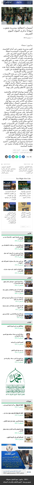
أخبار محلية (12, 203)
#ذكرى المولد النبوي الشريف (26, 152)
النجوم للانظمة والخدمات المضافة (12, 482)
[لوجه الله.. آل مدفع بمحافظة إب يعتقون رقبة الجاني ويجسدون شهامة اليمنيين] (28, 292)
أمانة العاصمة (15, 152)
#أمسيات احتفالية (16, 150)
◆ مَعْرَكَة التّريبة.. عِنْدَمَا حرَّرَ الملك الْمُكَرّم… (13, 421)
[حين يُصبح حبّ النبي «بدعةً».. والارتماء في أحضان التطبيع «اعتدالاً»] (28, 361)
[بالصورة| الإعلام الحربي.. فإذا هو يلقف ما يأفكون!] (24, 206)
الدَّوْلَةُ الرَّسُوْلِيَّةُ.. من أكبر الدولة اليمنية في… (12, 405)
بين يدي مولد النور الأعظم (17, 350)
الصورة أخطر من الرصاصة (17, 342)
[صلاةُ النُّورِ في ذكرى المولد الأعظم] (28, 328)
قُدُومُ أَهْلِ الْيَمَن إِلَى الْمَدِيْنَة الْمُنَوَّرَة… (14, 437)
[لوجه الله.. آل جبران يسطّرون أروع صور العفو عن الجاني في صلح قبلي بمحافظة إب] (28, 300)
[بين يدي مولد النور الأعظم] (28, 353)
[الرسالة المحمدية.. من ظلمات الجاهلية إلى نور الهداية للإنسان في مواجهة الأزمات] (9, 185)
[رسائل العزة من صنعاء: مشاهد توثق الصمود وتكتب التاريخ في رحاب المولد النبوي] (28, 336)
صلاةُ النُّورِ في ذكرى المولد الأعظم (15, 326)
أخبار (29, 182)
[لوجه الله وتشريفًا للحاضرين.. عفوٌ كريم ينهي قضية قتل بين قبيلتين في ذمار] (28, 316)
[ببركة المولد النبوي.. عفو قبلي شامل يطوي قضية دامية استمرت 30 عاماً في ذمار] (28, 284)
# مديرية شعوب (25, 150)
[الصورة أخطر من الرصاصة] (28, 344)
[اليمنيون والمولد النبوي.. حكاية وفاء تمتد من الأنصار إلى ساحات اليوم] (24, 185)
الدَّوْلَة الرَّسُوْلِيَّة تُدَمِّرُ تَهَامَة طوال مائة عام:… (13, 413)
